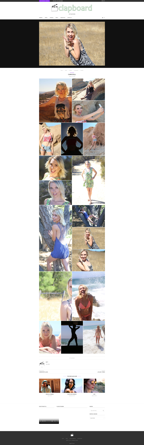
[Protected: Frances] (72, 386)
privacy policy (80, 438)
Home (62, 70)
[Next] (51, 1)
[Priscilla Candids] (49, 386)
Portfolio (70, 17)
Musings (51, 17)
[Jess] (94, 386)
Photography (76, 70)
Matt (47, 362)
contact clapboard (73, 438)
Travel (46, 17)
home (63, 438)
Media (57, 17)
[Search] (104, 17)
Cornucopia (62, 17)
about (67, 438)
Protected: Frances (71, 394)
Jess (94, 394)
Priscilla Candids (50, 394)
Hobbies (40, 17)
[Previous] (50, 1)
